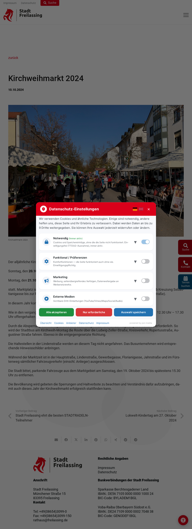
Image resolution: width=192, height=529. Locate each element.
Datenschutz (86, 322)
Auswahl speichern (133, 312)
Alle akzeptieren (56, 312)
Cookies (59, 322)
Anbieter (71, 322)
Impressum (102, 322)
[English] (141, 208)
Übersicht (46, 322)
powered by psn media (141, 323)
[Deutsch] (135, 208)
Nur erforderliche (94, 312)
